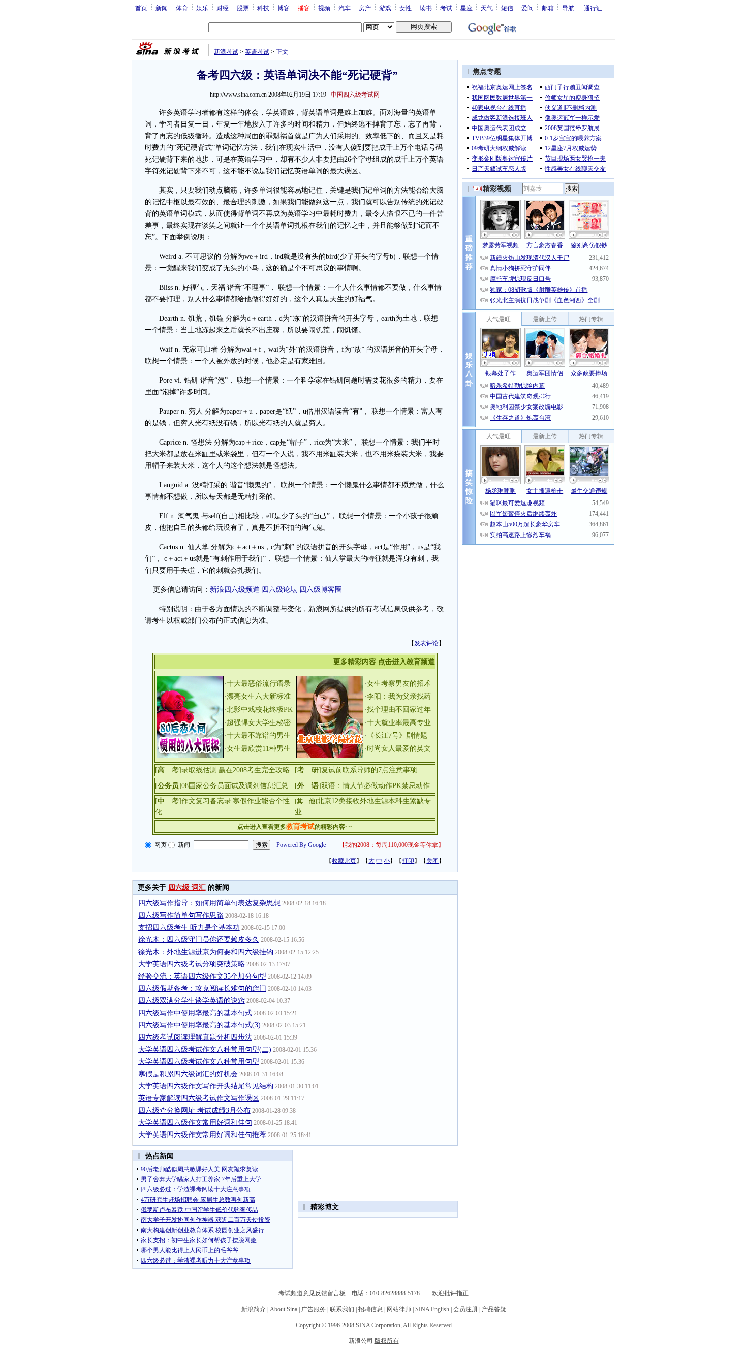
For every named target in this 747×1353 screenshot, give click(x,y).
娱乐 (202, 8)
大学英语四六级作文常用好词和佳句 (195, 1122)
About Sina (283, 1309)
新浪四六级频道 (235, 589)
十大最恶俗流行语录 (259, 683)
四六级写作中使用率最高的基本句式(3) (199, 1025)
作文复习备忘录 (206, 801)
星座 (466, 8)
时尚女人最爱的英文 (399, 748)
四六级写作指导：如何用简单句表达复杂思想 (209, 903)
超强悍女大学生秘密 (259, 723)
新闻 (161, 8)
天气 (487, 8)
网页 (160, 844)
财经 (222, 8)
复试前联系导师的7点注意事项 (369, 770)
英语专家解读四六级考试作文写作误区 (198, 1098)
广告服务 (313, 1309)
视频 (324, 8)
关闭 (432, 860)
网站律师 (399, 1309)
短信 (507, 8)
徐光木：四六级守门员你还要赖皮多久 (198, 939)
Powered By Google (301, 844)
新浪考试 (226, 51)
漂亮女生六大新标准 (259, 696)
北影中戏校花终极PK (260, 709)
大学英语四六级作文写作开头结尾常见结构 (205, 1086)
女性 (405, 8)
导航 (568, 8)
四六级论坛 (279, 589)
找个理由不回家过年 (399, 709)
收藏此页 (344, 860)
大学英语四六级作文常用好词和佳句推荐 (202, 1135)
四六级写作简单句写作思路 (181, 915)
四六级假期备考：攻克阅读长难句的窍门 (202, 988)
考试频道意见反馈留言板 (312, 1293)
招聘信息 (370, 1309)
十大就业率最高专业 (399, 723)
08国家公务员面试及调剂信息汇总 (234, 786)
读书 (426, 8)
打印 (408, 860)
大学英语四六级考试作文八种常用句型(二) (204, 1049)
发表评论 (426, 643)
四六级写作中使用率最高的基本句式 (195, 1013)
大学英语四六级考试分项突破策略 (191, 964)
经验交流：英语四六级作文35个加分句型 (202, 976)
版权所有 (387, 1340)
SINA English (432, 1309)
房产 (365, 8)
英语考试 (257, 51)
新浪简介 (253, 1309)
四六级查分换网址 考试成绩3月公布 (194, 1110)
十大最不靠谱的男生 (259, 735)
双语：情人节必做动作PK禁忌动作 (375, 786)
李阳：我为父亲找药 (399, 696)
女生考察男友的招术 (399, 683)
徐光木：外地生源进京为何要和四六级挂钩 (205, 952)
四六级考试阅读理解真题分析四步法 (195, 1037)
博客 (283, 8)
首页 (141, 8)
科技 (263, 8)
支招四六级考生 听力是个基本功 (189, 927)
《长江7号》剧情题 (397, 735)
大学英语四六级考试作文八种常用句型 (198, 1061)
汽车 (344, 8)
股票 (243, 8)
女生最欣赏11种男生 (259, 748)
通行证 (593, 8)
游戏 (385, 8)
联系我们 (342, 1309)
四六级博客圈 (320, 589)
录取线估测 (199, 770)
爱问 (527, 8)
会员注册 (465, 1309)
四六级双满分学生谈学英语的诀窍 (191, 1000)
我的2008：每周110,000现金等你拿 (391, 844)
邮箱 (548, 8)
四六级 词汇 (187, 887)
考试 (446, 8)
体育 (182, 8)
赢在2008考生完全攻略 (254, 770)
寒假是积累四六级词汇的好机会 (188, 1074)
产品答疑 (494, 1309)
